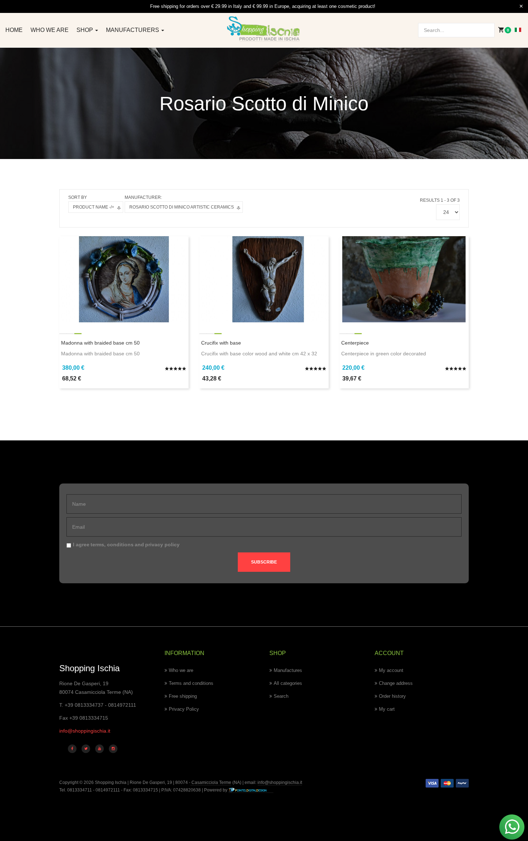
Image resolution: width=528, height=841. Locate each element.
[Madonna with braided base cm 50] (124, 278)
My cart (387, 709)
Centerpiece (355, 343)
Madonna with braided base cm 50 (100, 343)
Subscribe (264, 562)
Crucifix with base (221, 343)
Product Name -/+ (93, 207)
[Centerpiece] (404, 278)
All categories (288, 683)
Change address (396, 683)
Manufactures (288, 670)
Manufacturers (133, 30)
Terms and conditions (191, 683)
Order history (392, 696)
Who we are (50, 30)
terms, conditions (112, 544)
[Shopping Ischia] (264, 29)
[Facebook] (72, 748)
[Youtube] (99, 748)
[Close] (521, 6)
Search (281, 696)
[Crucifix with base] (264, 278)
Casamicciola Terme (210, 782)
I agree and (126, 544)
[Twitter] (86, 748)
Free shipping (183, 696)
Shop (85, 30)
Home (14, 30)
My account (391, 670)
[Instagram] (113, 748)
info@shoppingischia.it (84, 731)
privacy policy (162, 544)
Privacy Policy (184, 709)
